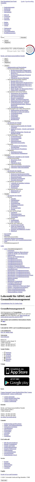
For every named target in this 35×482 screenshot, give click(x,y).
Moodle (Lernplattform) (17, 98)
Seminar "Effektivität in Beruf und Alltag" (18, 286)
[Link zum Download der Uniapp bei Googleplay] (17, 385)
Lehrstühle (7, 155)
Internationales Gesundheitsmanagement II (18, 273)
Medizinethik (11, 279)
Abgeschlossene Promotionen (19, 149)
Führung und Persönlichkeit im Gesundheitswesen (15, 257)
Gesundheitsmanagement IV (15, 264)
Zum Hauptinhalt (5, 1)
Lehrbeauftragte (15, 184)
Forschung (7, 121)
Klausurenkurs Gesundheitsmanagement (18, 276)
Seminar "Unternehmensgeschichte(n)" (17, 287)
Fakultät (7, 194)
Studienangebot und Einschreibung (16, 67)
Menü (6, 59)
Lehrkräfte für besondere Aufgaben (20, 183)
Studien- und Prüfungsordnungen (20, 99)
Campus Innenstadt (9, 396)
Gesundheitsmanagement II (15, 249)
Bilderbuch (14, 231)
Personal (7, 169)
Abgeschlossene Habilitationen (19, 153)
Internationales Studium (17, 107)
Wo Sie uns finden (16, 208)
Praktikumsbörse (15, 118)
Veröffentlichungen (16, 136)
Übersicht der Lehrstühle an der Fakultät (18, 156)
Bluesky (8, 360)
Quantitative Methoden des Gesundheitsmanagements (14, 283)
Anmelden (3, 3)
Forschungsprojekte (16, 138)
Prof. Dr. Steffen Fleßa (7, 332)
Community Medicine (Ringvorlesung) (17, 252)
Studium (7, 65)
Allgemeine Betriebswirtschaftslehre (20, 166)
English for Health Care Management (17, 253)
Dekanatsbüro (14, 201)
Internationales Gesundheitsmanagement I (18, 272)
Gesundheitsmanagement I (14, 260)
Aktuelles (13, 198)
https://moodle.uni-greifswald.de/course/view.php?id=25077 (15, 316)
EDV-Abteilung (15, 221)
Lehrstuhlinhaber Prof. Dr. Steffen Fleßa (11, 303)
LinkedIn (8, 354)
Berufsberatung (15, 119)
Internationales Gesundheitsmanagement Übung (20, 275)
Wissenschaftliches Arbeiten (14, 292)
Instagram (8, 352)
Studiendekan (14, 115)
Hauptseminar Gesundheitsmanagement (18, 270)
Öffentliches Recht (16, 163)
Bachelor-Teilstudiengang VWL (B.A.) (21, 85)
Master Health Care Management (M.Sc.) (22, 88)
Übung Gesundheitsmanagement (16, 289)
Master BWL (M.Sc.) (16, 87)
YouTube (8, 357)
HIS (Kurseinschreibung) (17, 96)
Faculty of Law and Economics (9, 474)
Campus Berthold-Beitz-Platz (12, 398)
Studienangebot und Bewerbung (19, 110)
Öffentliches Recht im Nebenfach (20, 78)
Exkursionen (10, 250)
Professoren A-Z (15, 192)
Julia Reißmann (5, 336)
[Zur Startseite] (18, 54)
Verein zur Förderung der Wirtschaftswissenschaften (18, 227)
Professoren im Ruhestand (18, 178)
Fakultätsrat (14, 212)
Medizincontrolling (12, 278)
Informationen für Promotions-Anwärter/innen (19, 146)
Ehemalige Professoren (17, 180)
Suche (2, 37)
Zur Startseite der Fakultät (14, 122)
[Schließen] (1, 36)
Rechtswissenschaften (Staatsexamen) (21, 70)
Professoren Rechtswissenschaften (20, 174)
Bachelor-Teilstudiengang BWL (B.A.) (21, 84)
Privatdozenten (15, 186)
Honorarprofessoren (16, 177)
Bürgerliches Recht (16, 160)
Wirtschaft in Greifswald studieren (20, 111)
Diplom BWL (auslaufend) (18, 90)
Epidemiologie (11, 255)
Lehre (2, 246)
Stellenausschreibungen (17, 205)
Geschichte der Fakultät (17, 224)
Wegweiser (7, 62)
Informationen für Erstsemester (19, 93)
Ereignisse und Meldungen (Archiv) (20, 229)
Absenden (23, 37)
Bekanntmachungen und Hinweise (20, 101)
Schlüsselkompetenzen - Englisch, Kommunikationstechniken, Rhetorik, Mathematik (21, 104)
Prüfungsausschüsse (16, 214)
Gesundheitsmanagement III (15, 263)
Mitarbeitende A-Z (16, 190)
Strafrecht (13, 161)
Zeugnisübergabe (15, 203)
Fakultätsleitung (15, 200)
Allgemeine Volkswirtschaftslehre (20, 167)
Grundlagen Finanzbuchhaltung (15, 266)
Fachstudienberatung (16, 113)
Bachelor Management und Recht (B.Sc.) (22, 82)
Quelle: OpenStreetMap (27, 1)
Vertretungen (14, 187)
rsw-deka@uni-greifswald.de (8, 417)
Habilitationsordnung (16, 152)
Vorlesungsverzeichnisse (17, 95)
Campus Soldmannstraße (10, 400)
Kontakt (13, 209)
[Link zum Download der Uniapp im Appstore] (17, 375)
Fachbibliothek (15, 220)
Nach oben (4, 480)
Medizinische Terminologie (14, 281)
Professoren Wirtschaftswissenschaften (21, 175)
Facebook (8, 356)
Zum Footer (13, 1)
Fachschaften (14, 116)
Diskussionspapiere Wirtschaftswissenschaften (18, 141)
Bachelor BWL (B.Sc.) (17, 81)
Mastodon (8, 359)
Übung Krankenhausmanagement (16, 290)
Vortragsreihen (15, 139)
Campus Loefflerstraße (10, 401)
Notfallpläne (14, 206)
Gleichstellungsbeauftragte (18, 215)
